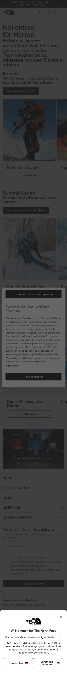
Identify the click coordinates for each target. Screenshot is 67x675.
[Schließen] (61, 617)
